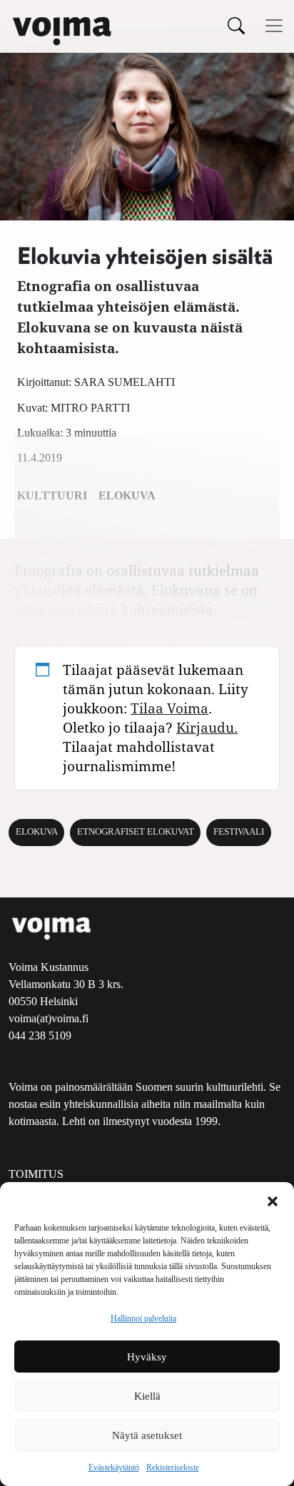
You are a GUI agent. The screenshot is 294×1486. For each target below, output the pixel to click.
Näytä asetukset (147, 1435)
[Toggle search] (236, 25)
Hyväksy (147, 1357)
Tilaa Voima (169, 708)
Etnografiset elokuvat (135, 832)
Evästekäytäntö (113, 1467)
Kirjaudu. (207, 727)
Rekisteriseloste (172, 1467)
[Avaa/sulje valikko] (274, 25)
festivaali (238, 832)
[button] (272, 1200)
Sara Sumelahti (124, 382)
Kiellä (147, 1396)
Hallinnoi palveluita (143, 1318)
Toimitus (36, 1174)
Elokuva (37, 832)
